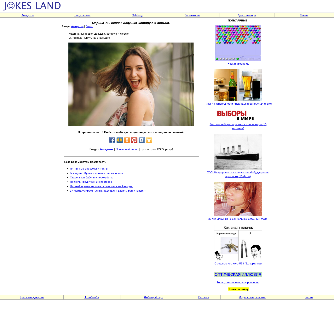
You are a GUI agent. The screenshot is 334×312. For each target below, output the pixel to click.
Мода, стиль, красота (252, 297)
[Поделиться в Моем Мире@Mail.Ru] (120, 140)
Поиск (89, 26)
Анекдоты (27, 15)
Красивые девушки (32, 297)
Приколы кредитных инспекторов (91, 181)
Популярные (82, 15)
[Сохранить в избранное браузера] (149, 140)
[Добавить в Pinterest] (134, 140)
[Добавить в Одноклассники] (127, 140)
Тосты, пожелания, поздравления (238, 282)
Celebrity (137, 15)
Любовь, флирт (153, 297)
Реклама (203, 297)
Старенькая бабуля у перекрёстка (91, 177)
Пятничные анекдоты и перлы (89, 168)
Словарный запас (127, 149)
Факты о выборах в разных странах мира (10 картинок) (238, 126)
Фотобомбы (91, 297)
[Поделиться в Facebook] (112, 140)
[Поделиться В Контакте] (142, 140)
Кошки (309, 297)
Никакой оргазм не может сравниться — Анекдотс (101, 186)
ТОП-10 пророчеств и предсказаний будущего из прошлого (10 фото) (238, 174)
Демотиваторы (247, 15)
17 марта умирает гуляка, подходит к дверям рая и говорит (108, 190)
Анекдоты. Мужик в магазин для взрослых (96, 173)
